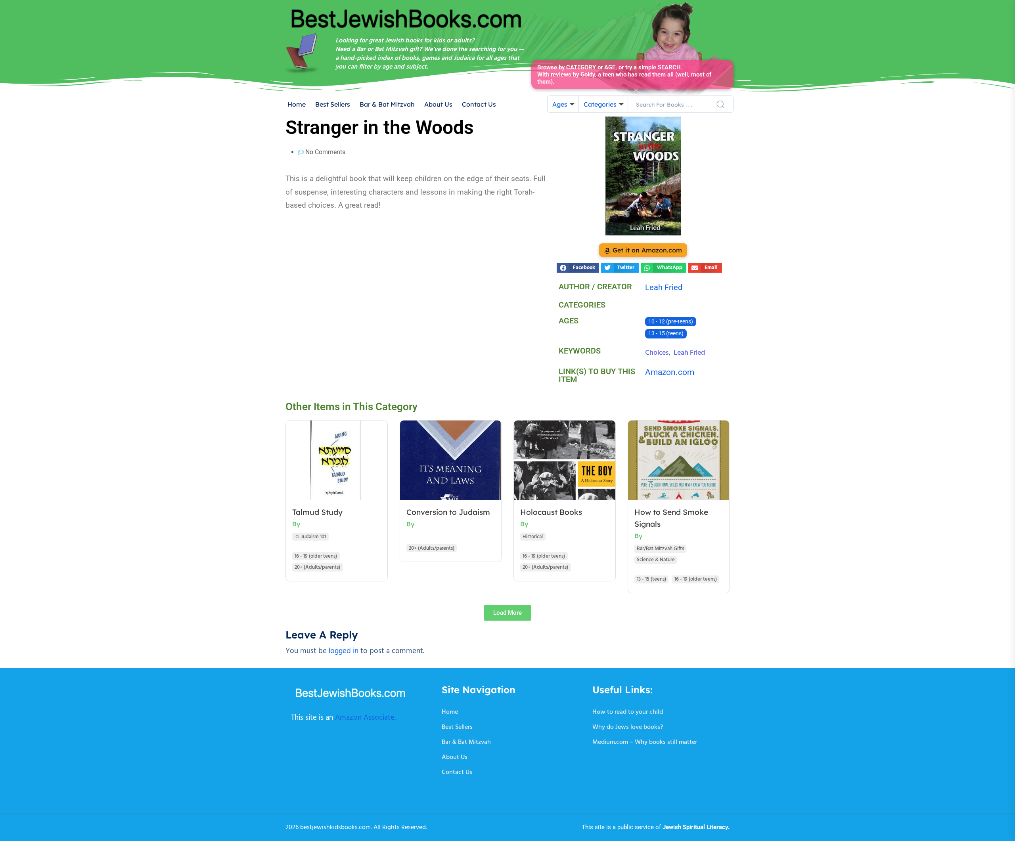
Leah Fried (689, 353)
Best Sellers (332, 104)
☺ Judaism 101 (310, 537)
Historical (533, 537)
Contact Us (479, 104)
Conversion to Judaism (448, 512)
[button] (578, 268)
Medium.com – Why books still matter (644, 742)
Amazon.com (669, 372)
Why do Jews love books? (627, 727)
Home (296, 104)
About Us (438, 104)
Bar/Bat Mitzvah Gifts (660, 549)
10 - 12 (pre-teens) (670, 321)
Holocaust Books (551, 512)
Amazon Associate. (365, 718)
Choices (657, 353)
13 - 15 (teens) (666, 333)
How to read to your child (627, 712)
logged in (343, 651)
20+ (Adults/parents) (317, 567)
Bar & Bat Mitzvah (387, 104)
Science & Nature (656, 560)
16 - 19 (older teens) (316, 556)
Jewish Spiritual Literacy (695, 827)
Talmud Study (317, 512)
